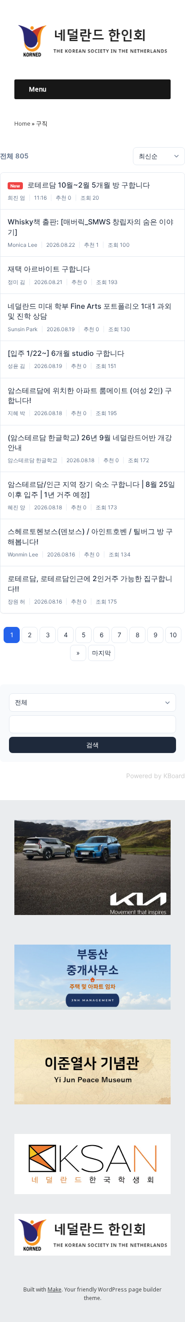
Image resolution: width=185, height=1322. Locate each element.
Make (55, 1289)
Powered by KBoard (155, 775)
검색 (92, 744)
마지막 (101, 653)
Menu (37, 89)
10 (173, 635)
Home (22, 123)
